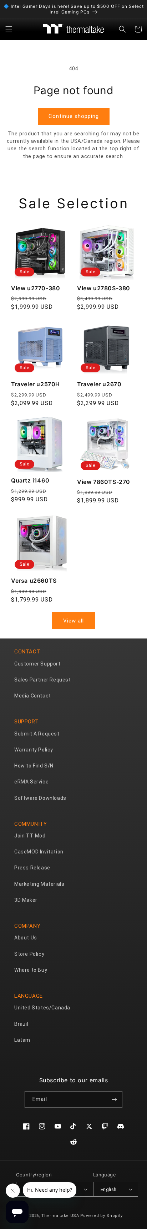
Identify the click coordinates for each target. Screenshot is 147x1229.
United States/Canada (42, 1007)
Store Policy (29, 954)
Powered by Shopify (101, 1215)
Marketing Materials (39, 884)
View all (73, 621)
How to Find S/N (34, 766)
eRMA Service (31, 782)
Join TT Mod (30, 836)
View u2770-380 (35, 288)
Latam (22, 1040)
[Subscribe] (114, 1099)
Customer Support (37, 664)
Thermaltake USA (60, 1215)
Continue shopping (74, 116)
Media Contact (32, 696)
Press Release (32, 867)
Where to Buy (30, 970)
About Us (25, 937)
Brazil (21, 1024)
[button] (9, 29)
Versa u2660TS (34, 580)
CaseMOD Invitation (39, 852)
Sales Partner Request (42, 680)
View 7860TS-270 (103, 481)
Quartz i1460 (30, 480)
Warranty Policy (33, 750)
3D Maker (25, 900)
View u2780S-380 (103, 288)
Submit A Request (37, 734)
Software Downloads (40, 798)
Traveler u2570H (35, 384)
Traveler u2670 (99, 384)
